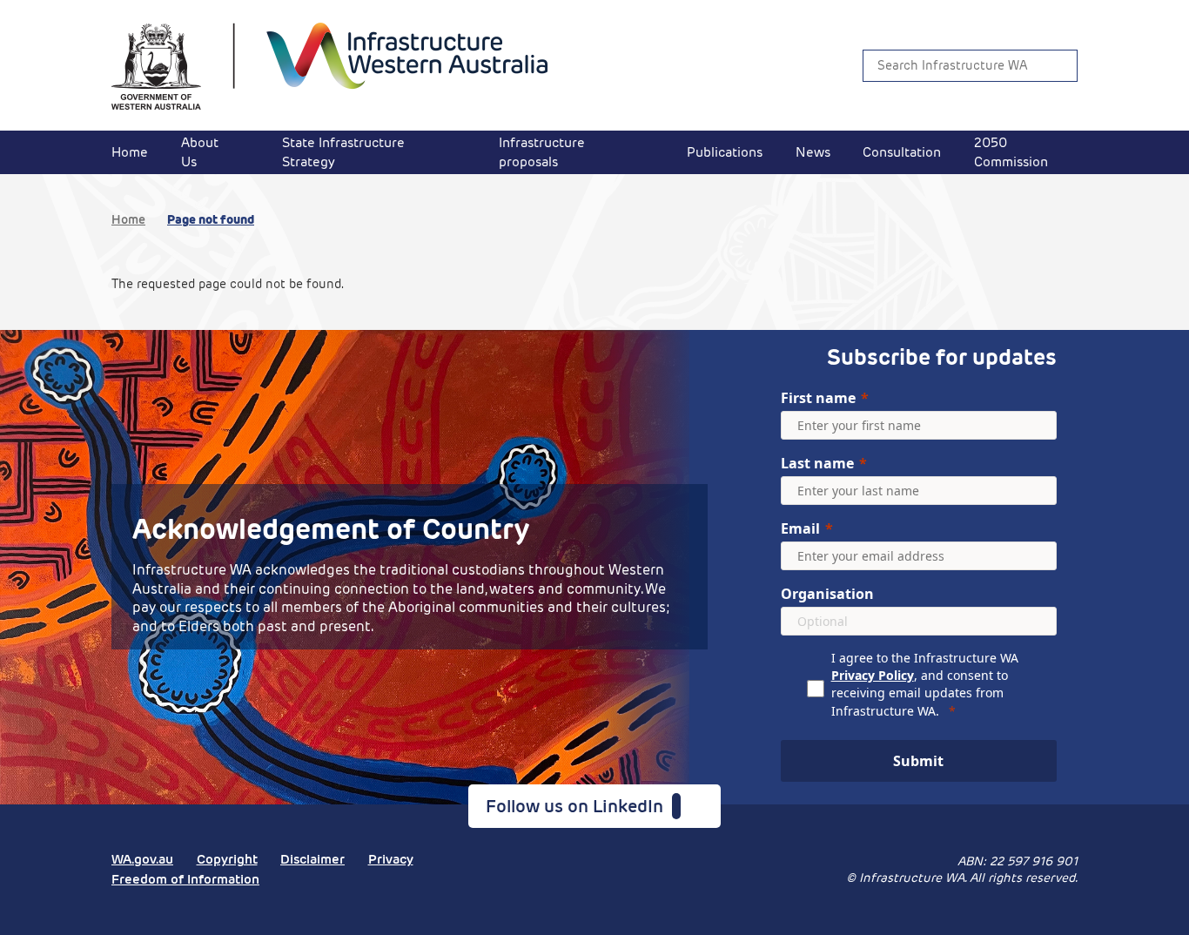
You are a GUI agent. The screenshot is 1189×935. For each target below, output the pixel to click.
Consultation (902, 152)
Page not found (210, 219)
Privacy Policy (872, 675)
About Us (199, 152)
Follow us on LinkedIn (579, 806)
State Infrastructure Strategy (343, 152)
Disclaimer (312, 859)
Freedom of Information (185, 879)
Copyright (227, 859)
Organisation (827, 593)
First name (818, 397)
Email (800, 528)
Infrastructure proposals (542, 152)
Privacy (390, 859)
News (813, 152)
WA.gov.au (142, 859)
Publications (724, 152)
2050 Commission (1011, 152)
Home (129, 152)
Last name (817, 463)
